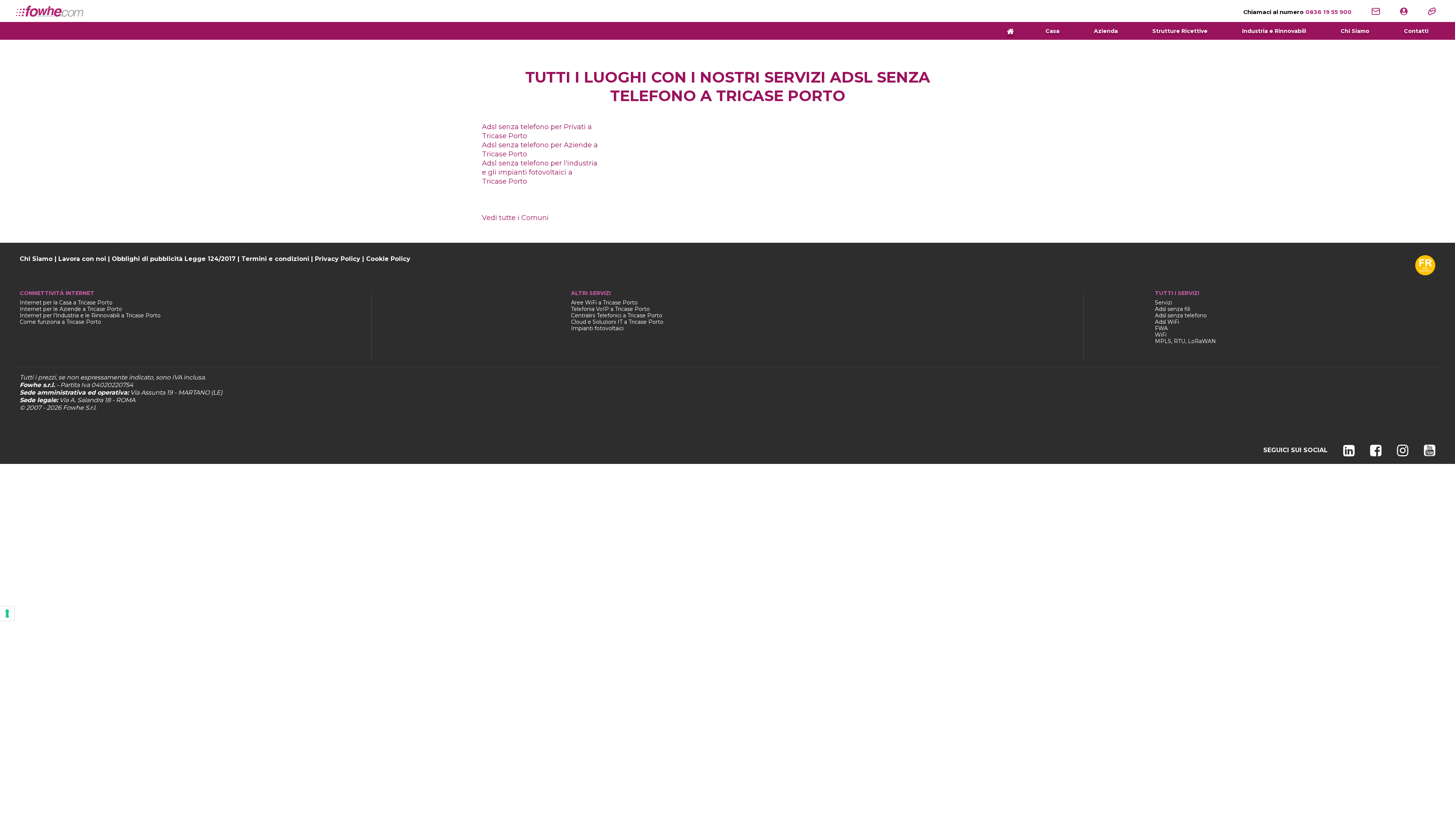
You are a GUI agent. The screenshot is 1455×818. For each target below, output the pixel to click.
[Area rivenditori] (1432, 11)
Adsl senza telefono (1181, 315)
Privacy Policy (337, 258)
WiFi (1161, 334)
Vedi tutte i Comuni (515, 218)
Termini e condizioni (275, 258)
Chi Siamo (1355, 31)
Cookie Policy (388, 258)
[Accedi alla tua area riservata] (1404, 10)
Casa (1052, 31)
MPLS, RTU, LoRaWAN (1185, 341)
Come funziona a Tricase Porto (60, 321)
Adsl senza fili (1172, 309)
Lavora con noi (82, 258)
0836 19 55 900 (1297, 12)
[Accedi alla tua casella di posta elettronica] (1376, 10)
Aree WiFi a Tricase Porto (604, 302)
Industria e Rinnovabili (1274, 31)
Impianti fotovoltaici (597, 328)
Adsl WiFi (1167, 321)
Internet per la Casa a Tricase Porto (66, 302)
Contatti (1416, 31)
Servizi (1163, 302)
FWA (1161, 328)
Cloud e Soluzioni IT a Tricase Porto (617, 321)
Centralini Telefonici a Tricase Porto (616, 315)
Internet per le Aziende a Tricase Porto (71, 309)
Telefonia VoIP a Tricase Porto (610, 309)
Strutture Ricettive (1180, 31)
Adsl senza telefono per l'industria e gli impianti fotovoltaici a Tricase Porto (540, 172)
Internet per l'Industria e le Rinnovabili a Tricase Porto (90, 315)
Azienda (1106, 31)
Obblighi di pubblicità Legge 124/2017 (174, 258)
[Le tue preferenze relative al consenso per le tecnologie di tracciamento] (7, 613)
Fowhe (73, 407)
